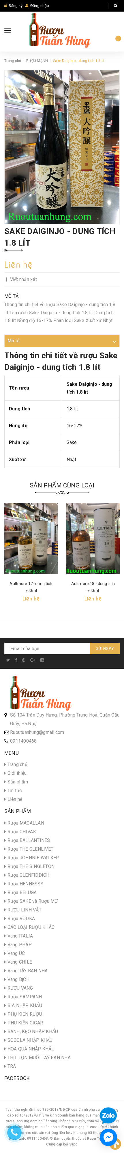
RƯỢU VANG (19, 988)
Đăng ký (16, 5)
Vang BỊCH (17, 979)
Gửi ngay (105, 648)
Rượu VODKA (20, 918)
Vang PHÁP (19, 944)
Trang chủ (16, 764)
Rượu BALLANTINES (28, 840)
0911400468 (23, 741)
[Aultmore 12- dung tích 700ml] (31, 538)
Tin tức (14, 790)
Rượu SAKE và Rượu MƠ (32, 901)
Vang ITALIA (19, 936)
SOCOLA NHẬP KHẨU (29, 1040)
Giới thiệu (16, 773)
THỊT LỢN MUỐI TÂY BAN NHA (38, 1057)
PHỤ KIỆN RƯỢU (24, 1014)
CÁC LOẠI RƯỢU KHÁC (30, 927)
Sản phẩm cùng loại (62, 485)
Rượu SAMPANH (24, 996)
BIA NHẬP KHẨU (24, 1005)
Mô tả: (12, 296)
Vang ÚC (15, 953)
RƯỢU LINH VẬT (24, 910)
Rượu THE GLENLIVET (29, 849)
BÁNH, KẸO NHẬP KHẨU (32, 1031)
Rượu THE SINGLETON (30, 866)
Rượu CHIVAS (21, 831)
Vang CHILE (19, 962)
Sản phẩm (17, 782)
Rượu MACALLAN (25, 823)
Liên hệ (14, 799)
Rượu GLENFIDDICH (27, 875)
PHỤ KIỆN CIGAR (24, 1023)
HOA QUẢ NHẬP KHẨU (30, 1049)
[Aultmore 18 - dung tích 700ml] (93, 538)
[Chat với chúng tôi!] (108, 1137)
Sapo (73, 1144)
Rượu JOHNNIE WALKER (32, 857)
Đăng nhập (39, 5)
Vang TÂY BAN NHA (27, 970)
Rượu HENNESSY (24, 884)
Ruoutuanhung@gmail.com (37, 732)
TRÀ (11, 1066)
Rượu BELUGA (21, 892)
